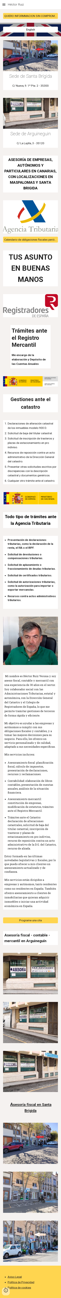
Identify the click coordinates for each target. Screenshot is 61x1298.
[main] (30, 76)
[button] (4, 4)
